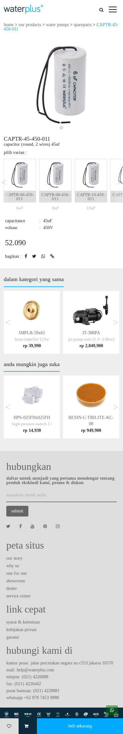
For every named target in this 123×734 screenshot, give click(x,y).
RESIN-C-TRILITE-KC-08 (91, 423)
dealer (11, 588)
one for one (16, 573)
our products (30, 24)
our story (14, 558)
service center (18, 596)
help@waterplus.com (35, 670)
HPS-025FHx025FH (32, 423)
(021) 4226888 (35, 677)
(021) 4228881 (46, 690)
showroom (15, 581)
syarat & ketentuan (23, 622)
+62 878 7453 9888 (41, 697)
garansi (12, 637)
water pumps (57, 24)
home (9, 24)
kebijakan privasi (21, 629)
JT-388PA (91, 339)
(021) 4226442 (28, 683)
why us (12, 565)
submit (17, 511)
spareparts (82, 24)
